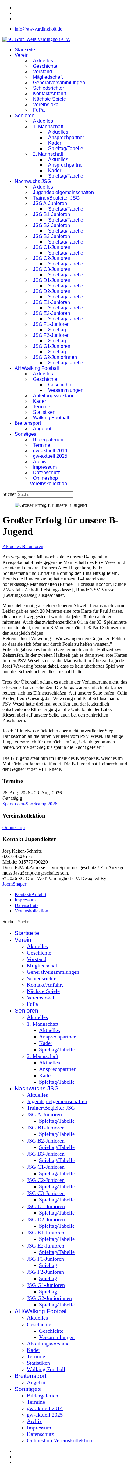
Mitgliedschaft (48, 77)
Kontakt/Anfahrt (49, 93)
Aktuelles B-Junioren (22, 546)
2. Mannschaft (48, 154)
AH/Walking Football (37, 368)
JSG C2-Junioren (51, 258)
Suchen (9, 494)
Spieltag (57, 329)
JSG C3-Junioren (51, 269)
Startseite (25, 49)
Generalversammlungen (59, 82)
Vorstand (42, 71)
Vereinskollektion (31, 910)
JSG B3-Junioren (51, 236)
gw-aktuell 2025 (50, 456)
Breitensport (28, 423)
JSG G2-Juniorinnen (55, 357)
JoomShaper (14, 884)
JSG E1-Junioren (51, 302)
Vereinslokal (46, 104)
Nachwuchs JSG (33, 181)
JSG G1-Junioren (51, 346)
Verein (22, 55)
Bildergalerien (48, 439)
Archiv (40, 461)
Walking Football (51, 417)
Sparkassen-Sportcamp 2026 (29, 803)
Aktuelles (43, 60)
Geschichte (45, 66)
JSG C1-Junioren (51, 247)
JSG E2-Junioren (51, 313)
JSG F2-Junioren (51, 335)
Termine (41, 406)
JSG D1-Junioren (51, 280)
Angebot (42, 428)
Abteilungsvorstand (54, 395)
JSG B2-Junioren (51, 225)
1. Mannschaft (48, 126)
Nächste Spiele (49, 99)
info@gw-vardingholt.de (38, 28)
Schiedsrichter (48, 88)
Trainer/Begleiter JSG (56, 197)
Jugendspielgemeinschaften (63, 192)
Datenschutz (46, 472)
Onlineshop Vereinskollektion (48, 480)
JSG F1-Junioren (51, 324)
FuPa (39, 110)
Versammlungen (65, 390)
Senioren (24, 115)
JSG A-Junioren (50, 203)
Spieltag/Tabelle (65, 148)
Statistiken (44, 412)
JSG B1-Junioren (51, 214)
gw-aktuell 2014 (50, 450)
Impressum (45, 467)
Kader (54, 143)
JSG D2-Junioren (51, 291)
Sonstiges (25, 434)
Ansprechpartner (66, 137)
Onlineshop (13, 827)
